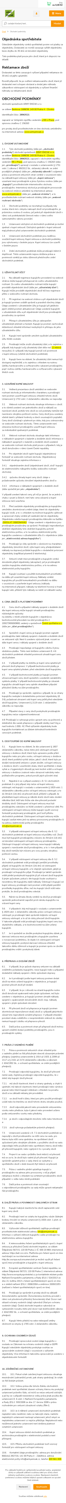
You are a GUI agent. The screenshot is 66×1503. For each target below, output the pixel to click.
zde (45, 1496)
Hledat (57, 23)
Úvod (4, 32)
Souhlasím (41, 1486)
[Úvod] (15, 13)
